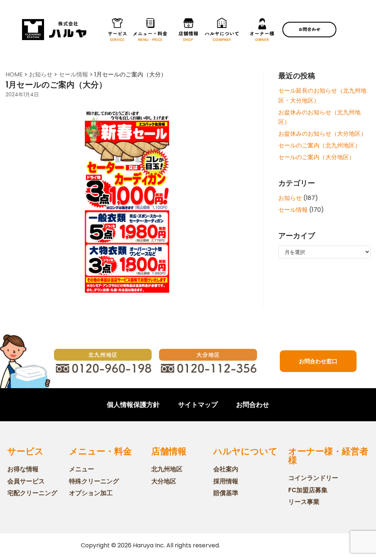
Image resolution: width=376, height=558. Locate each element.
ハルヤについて (245, 451)
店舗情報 (169, 451)
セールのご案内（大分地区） (316, 157)
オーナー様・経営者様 (328, 455)
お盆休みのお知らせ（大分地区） (322, 133)
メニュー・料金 (100, 451)
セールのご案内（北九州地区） (319, 145)
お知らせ (290, 198)
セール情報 (293, 209)
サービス (25, 451)
